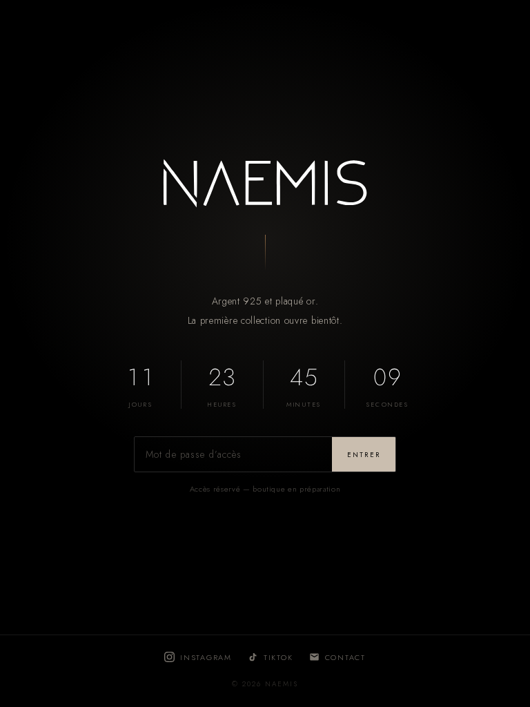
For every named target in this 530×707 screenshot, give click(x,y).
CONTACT (345, 657)
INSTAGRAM (206, 657)
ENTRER (363, 454)
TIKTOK (278, 657)
